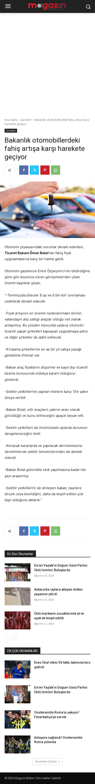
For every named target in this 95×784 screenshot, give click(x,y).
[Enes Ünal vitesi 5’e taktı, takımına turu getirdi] (17, 669)
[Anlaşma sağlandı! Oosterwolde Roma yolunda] (17, 744)
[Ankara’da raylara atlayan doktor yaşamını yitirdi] (17, 596)
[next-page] (15, 637)
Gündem (26, 120)
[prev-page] (7, 637)
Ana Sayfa (11, 120)
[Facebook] (23, 170)
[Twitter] (34, 170)
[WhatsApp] (55, 170)
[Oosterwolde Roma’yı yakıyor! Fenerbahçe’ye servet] (17, 719)
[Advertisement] (47, 62)
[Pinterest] (45, 170)
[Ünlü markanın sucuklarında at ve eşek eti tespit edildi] (17, 620)
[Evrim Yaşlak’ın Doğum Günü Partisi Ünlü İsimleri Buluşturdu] (17, 572)
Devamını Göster (46, 761)
